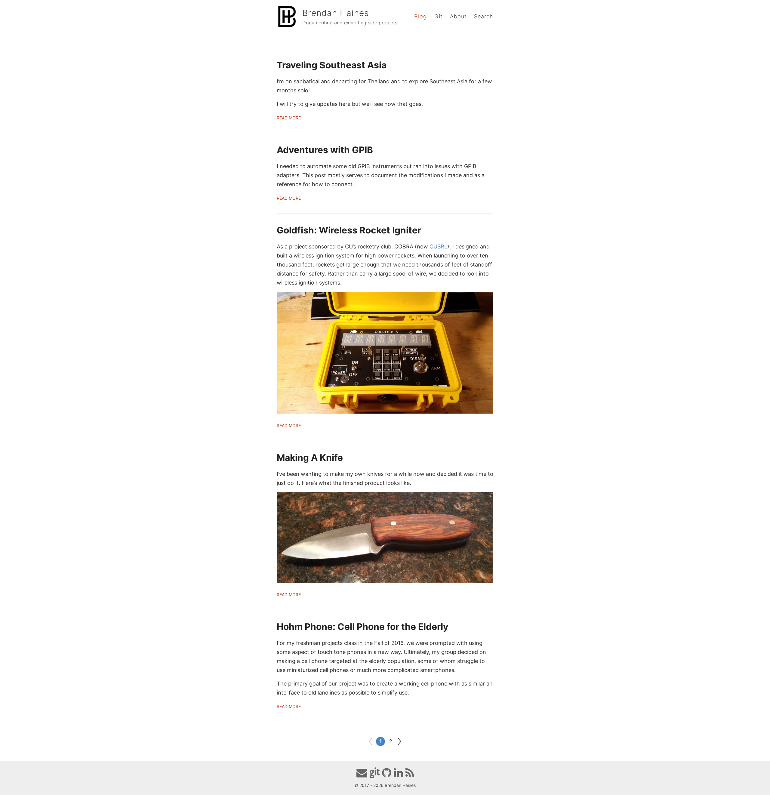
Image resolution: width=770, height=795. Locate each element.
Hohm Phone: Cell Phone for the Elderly (362, 626)
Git (438, 16)
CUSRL (438, 246)
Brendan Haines (335, 13)
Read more (289, 117)
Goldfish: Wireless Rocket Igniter (349, 230)
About (458, 16)
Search (483, 16)
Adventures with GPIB (325, 149)
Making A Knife (310, 457)
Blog (420, 16)
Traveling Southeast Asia (332, 65)
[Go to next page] (399, 741)
